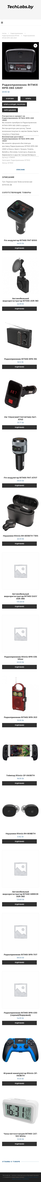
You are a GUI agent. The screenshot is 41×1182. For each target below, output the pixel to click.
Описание (20, 169)
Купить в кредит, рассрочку (14, 104)
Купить (28, 98)
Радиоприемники (17, 33)
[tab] (20, 169)
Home (4, 33)
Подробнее (19, 248)
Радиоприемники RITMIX (10, 35)
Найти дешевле (10, 110)
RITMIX (10, 163)
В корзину (10, 98)
